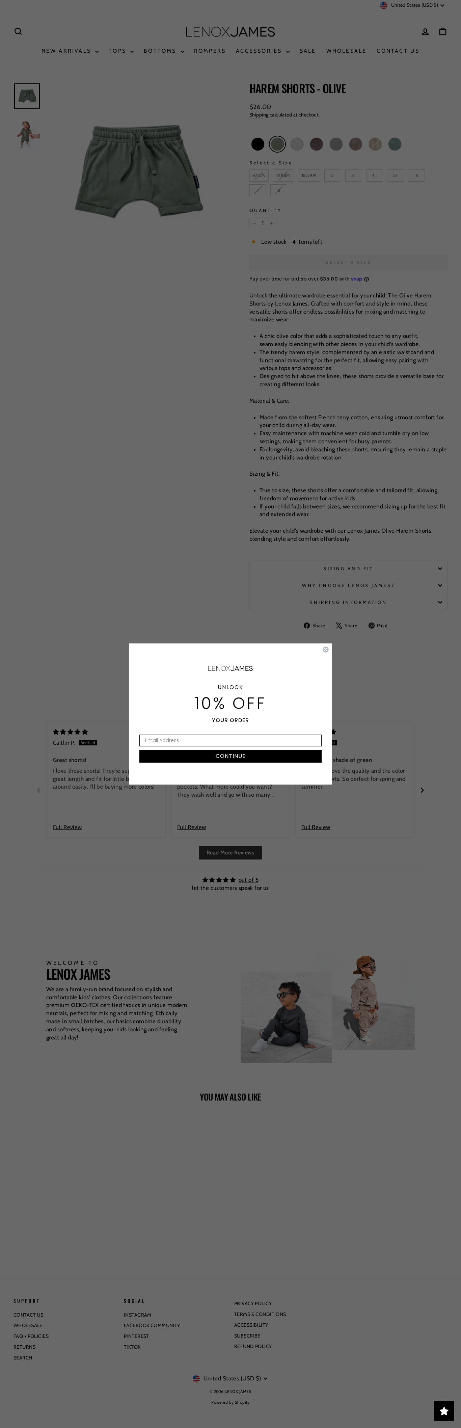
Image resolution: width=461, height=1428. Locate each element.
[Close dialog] (325, 649)
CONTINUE (231, 756)
